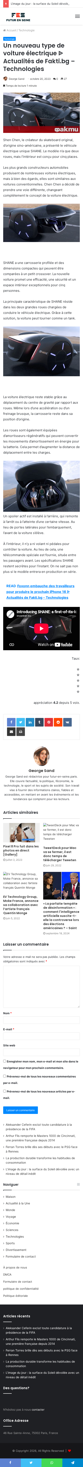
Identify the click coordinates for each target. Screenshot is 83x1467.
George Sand (16, 78)
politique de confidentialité (21, 1288)
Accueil (11, 30)
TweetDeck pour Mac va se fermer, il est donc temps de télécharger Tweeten (59, 854)
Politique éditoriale (15, 1295)
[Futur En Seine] (17, 16)
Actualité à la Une (18, 1203)
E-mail (8, 1029)
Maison (11, 1196)
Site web (9, 1045)
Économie (12, 1223)
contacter (38, 1409)
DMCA (7, 1274)
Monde (10, 1210)
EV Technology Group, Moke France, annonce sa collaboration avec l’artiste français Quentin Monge (21, 905)
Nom (7, 1013)
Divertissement (16, 1250)
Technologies (15, 1236)
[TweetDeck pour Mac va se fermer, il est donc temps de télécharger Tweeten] (61, 833)
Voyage (11, 1216)
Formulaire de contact (21, 1256)
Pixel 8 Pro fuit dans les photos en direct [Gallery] (21, 850)
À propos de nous (15, 1267)
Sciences (12, 1230)
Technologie (27, 30)
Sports (10, 1243)
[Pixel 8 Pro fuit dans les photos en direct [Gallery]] (21, 832)
